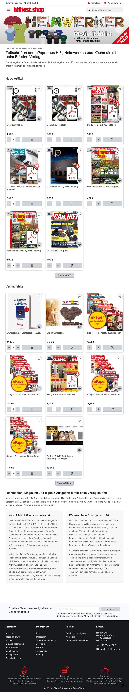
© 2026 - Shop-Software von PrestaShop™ (64, 688)
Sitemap (39, 654)
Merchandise (12, 651)
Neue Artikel (41, 651)
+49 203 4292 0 (108, 645)
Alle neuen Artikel (64, 275)
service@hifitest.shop (110, 649)
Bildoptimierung (13, 637)
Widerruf (40, 647)
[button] (94, 3)
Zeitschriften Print (14, 658)
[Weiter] (119, 29)
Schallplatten (12, 654)
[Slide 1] (61, 41)
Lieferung (40, 644)
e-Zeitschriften (12, 647)
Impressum (41, 637)
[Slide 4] (68, 41)
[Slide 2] (63, 41)
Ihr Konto (70, 626)
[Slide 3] (65, 41)
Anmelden (70, 637)
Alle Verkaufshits (64, 483)
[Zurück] (10, 29)
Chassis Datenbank (15, 644)
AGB (38, 633)
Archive (9, 633)
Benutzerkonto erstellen (77, 640)
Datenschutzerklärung (46, 640)
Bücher (9, 640)
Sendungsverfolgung (76, 633)
